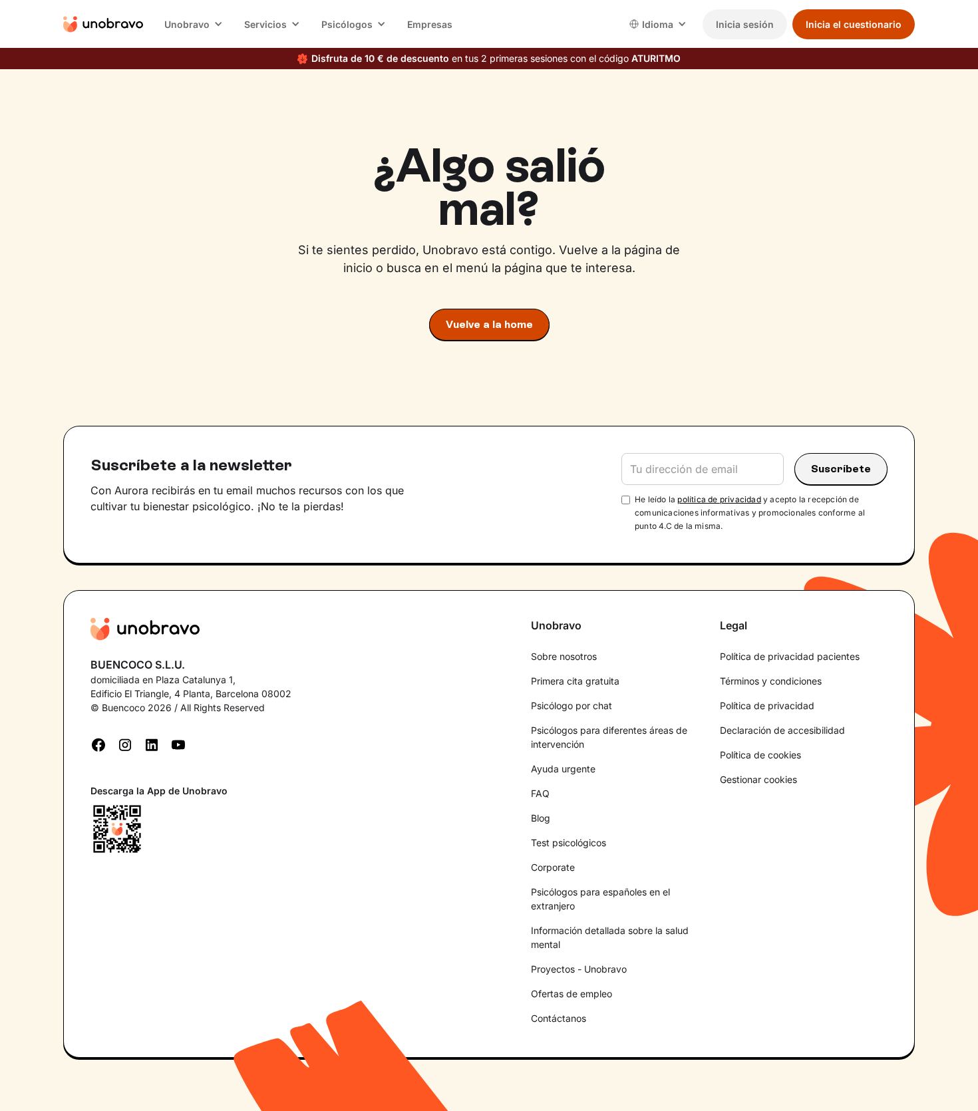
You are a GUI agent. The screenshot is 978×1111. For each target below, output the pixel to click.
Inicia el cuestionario (853, 24)
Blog (540, 818)
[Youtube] (178, 744)
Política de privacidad (767, 705)
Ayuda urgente (563, 768)
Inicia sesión (745, 24)
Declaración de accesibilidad (782, 730)
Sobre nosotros (564, 656)
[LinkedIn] (152, 744)
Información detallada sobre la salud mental (610, 937)
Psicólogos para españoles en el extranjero (600, 898)
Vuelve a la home (489, 324)
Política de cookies (760, 754)
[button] (194, 24)
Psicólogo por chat (571, 705)
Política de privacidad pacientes (790, 656)
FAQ (540, 793)
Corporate (553, 867)
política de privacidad (718, 499)
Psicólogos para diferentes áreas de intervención (609, 737)
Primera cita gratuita (575, 681)
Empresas (429, 24)
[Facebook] (98, 744)
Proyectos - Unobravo (579, 969)
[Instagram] (125, 744)
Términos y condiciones (771, 681)
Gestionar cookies (758, 779)
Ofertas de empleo (571, 993)
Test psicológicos (568, 842)
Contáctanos (558, 1018)
